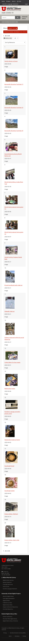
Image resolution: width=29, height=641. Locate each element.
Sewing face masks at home (12, 440)
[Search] (17, 17)
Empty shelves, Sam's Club (12, 540)
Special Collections (7, 582)
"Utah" (12, 28)
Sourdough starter (10, 490)
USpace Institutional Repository (10, 607)
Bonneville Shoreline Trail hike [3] (14, 130)
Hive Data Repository (8, 609)
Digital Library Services (8, 580)
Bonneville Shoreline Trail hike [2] (14, 107)
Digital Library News (7, 604)
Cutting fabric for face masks (12, 362)
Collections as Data (7, 602)
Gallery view (8, 38)
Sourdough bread (9, 466)
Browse (8, 1)
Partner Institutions (7, 616)
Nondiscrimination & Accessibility (18, 633)
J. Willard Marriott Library (8, 565)
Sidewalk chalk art (10, 311)
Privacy (5, 633)
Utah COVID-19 (7, 13)
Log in (26, 4)
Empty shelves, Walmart (11, 514)
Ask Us (13, 1)
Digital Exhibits (6, 600)
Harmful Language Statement (10, 4)
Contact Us (5, 571)
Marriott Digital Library (8, 596)
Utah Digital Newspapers (9, 598)
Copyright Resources (8, 584)
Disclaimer (17, 636)
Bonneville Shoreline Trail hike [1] (14, 84)
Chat (19, 1)
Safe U (10, 636)
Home (3, 1)
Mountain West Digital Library (10, 618)
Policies (24, 636)
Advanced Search (24, 17)
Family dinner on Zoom (11, 61)
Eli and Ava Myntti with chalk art (13, 285)
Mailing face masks (10, 388)
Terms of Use (6, 586)
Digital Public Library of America (10, 621)
